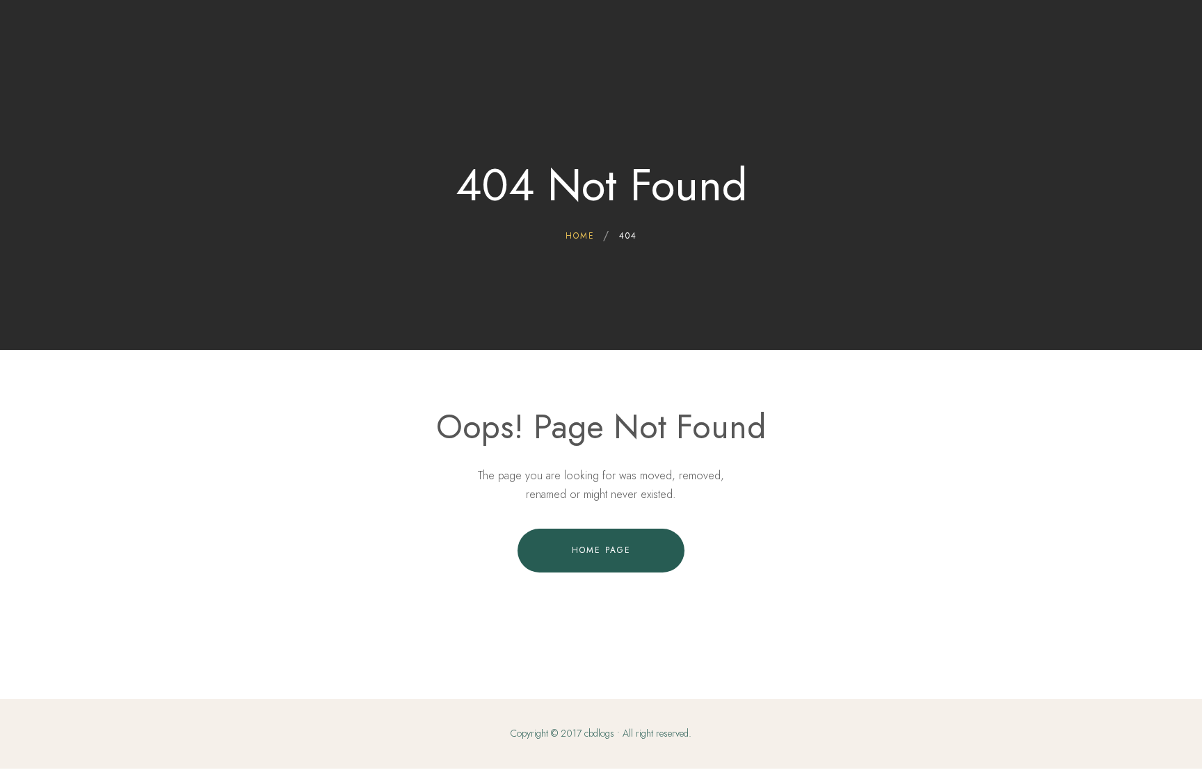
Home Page (601, 550)
